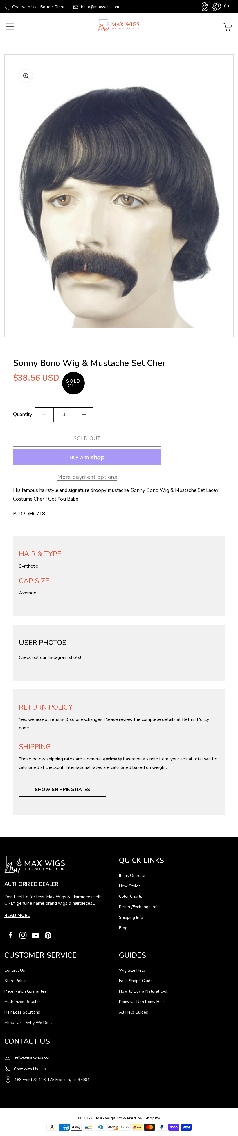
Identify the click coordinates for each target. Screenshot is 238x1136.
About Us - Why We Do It (28, 1022)
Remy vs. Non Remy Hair (141, 1002)
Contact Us (14, 970)
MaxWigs (106, 1118)
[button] (227, 6)
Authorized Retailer (22, 1002)
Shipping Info (131, 917)
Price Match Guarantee (25, 991)
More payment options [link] (87, 477)
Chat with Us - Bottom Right (38, 7)
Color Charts (130, 896)
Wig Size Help (132, 970)
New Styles (129, 886)
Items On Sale (132, 875)
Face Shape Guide (136, 981)
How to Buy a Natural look (143, 991)
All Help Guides (133, 1012)
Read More (17, 915)
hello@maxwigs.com (100, 7)
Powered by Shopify (138, 1118)
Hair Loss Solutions (22, 1012)
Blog (123, 928)
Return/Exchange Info (139, 907)
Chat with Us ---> (30, 1069)
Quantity (22, 414)
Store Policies (17, 981)
